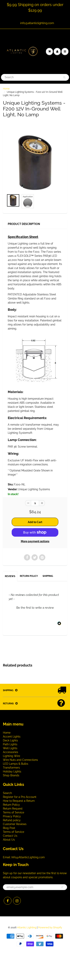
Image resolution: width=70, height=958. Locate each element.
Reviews (10, 576)
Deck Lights (10, 740)
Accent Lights (11, 736)
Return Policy (29, 576)
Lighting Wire (11, 756)
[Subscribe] (62, 887)
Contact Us (10, 835)
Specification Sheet (23, 237)
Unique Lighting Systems (34, 489)
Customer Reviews (14, 824)
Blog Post (9, 828)
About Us (9, 839)
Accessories (10, 752)
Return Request (13, 808)
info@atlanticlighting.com (37, 23)
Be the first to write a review (35, 607)
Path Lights (10, 744)
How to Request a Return (19, 800)
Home (6, 88)
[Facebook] (7, 901)
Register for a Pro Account (19, 796)
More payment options (35, 541)
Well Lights (10, 748)
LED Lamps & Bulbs (15, 763)
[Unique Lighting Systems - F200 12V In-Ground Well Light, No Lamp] (35, 162)
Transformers (11, 767)
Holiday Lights (12, 771)
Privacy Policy (12, 816)
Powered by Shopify (50, 927)
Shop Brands (11, 775)
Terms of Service (13, 812)
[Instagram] (17, 901)
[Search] (64, 77)
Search (7, 793)
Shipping (48, 576)
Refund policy (12, 820)
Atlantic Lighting (26, 927)
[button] (35, 607)
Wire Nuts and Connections (20, 759)
